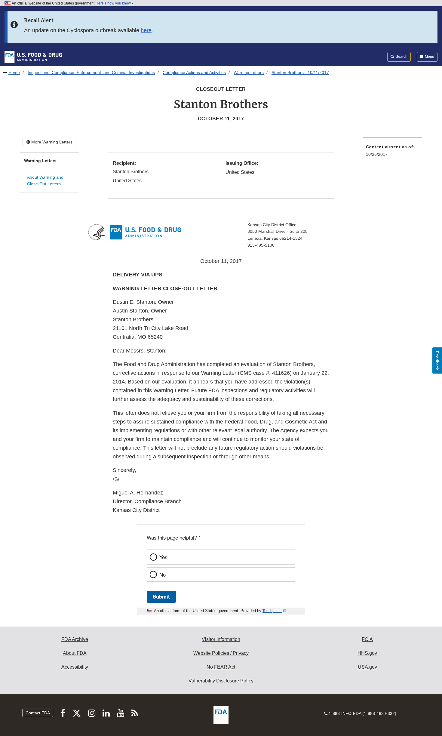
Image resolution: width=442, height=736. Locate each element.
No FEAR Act (221, 667)
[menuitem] (392, 152)
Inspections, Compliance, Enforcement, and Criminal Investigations (91, 72)
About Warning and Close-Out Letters (45, 180)
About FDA (75, 653)
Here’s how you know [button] (114, 3)
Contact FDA (38, 712)
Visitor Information (221, 639)
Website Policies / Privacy (221, 653)
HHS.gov (367, 653)
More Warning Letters (51, 142)
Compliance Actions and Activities (194, 72)
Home (14, 72)
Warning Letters (249, 72)
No (162, 574)
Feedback (437, 360)
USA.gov (367, 667)
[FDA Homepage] (33, 56)
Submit (161, 596)
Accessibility (74, 667)
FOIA (367, 639)
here (146, 30)
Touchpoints (272, 611)
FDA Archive (74, 639)
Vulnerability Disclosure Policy (221, 680)
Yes (163, 557)
